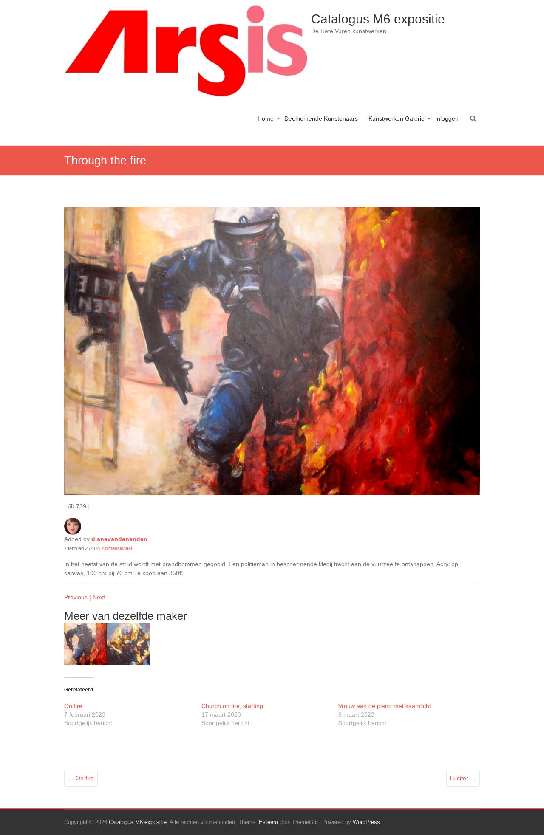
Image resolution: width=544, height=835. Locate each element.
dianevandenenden (119, 539)
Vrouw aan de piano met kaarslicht (384, 705)
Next (99, 597)
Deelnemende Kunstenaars (321, 118)
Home (266, 118)
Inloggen (447, 118)
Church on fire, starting (232, 705)
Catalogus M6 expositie (378, 19)
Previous (76, 597)
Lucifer (463, 778)
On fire (73, 705)
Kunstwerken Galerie (396, 118)
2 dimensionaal (116, 548)
